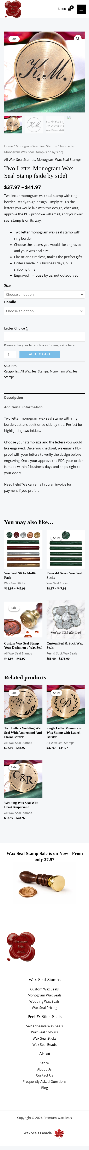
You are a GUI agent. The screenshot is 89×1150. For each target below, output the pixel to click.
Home (8, 146)
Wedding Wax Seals (44, 1001)
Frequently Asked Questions (44, 1081)
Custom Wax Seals (44, 989)
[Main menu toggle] (81, 9)
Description (13, 397)
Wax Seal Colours (44, 1032)
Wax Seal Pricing (44, 1007)
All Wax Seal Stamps (19, 159)
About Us (44, 1069)
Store (44, 1063)
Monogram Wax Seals (44, 995)
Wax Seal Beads (44, 1044)
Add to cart (40, 354)
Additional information (23, 407)
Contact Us (44, 1075)
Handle (10, 302)
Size (7, 285)
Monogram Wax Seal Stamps (36, 146)
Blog (44, 1087)
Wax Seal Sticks (44, 1038)
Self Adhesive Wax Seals (44, 1026)
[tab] (44, 398)
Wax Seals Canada (38, 1133)
